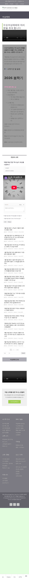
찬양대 (17, 473)
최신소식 (4, 441)
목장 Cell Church (21, 461)
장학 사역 (18, 463)
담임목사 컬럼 (19, 428)
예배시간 (4, 446)
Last (17, 349)
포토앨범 (4, 478)
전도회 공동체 (19, 469)
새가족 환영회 (6, 428)
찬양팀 (17, 471)
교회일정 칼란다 (6, 444)
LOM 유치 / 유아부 (7, 463)
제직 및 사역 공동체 (21, 467)
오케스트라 (19, 476)
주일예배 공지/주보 (7, 439)
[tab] (14, 157)
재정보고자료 (19, 445)
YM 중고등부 (6, 459)
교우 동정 (5, 480)
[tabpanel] (14, 258)
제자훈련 (4, 465)
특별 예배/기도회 (20, 430)
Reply (9, 221)
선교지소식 (5, 483)
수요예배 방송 (19, 426)
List (5, 221)
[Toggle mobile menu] (26, 8)
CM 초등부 (5, 461)
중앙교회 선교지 (20, 459)
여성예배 (18, 432)
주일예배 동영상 (20, 423)
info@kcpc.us (21, 1)
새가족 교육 (5, 426)
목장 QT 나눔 (6, 468)
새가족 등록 (5, 423)
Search (23, 353)
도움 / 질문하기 (6, 430)
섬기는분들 (5, 432)
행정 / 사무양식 (20, 447)
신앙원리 (18, 435)
